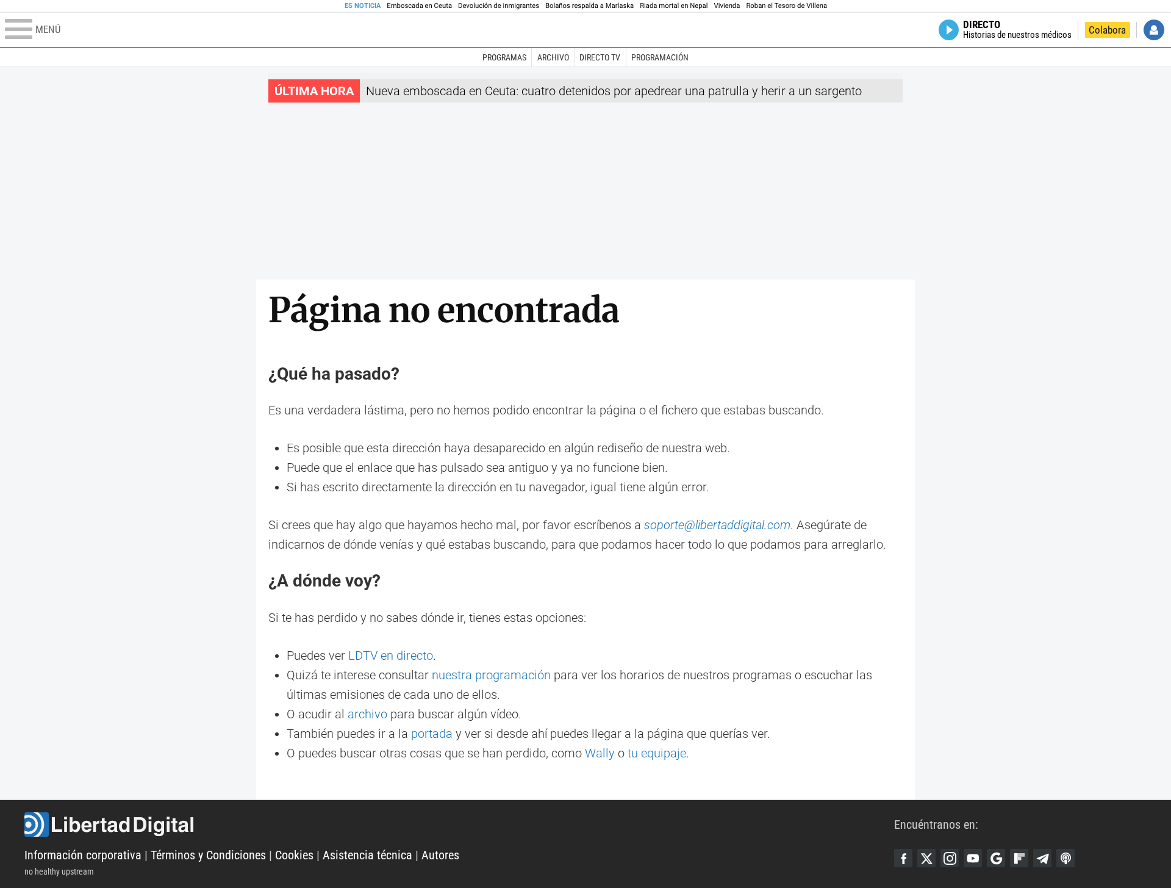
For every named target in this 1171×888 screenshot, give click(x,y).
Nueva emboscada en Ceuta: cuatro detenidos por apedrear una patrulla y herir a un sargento (614, 91)
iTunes (1065, 858)
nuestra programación (491, 675)
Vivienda (727, 6)
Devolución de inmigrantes (498, 6)
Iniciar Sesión (1154, 30)
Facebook (903, 858)
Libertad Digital (459, 824)
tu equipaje (657, 753)
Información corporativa (82, 855)
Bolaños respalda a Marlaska (589, 6)
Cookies (294, 855)
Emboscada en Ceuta (419, 6)
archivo (367, 714)
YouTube (973, 858)
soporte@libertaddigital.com (717, 525)
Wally (600, 753)
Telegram (1042, 858)
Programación (660, 57)
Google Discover (996, 858)
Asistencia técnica (367, 855)
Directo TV (599, 57)
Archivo (553, 57)
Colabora (1107, 30)
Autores (440, 855)
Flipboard (1019, 858)
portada (432, 733)
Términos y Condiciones (208, 855)
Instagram (949, 858)
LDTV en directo (390, 655)
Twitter (926, 858)
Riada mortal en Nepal (673, 6)
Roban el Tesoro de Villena (786, 6)
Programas (504, 57)
